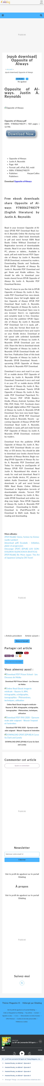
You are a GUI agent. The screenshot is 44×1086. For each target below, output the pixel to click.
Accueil (9, 69)
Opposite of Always (23, 182)
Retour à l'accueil (22, 641)
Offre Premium (10, 1018)
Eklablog (38, 1003)
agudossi (23, 874)
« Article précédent (13, 636)
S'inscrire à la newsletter (14, 662)
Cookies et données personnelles (26, 1018)
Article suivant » (32, 636)
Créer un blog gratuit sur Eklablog (13, 1013)
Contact (36, 1013)
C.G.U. (17, 1015)
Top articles (28, 1013)
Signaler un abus (7, 1015)
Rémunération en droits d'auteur (30, 1015)
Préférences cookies (22, 1021)
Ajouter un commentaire (22, 766)
